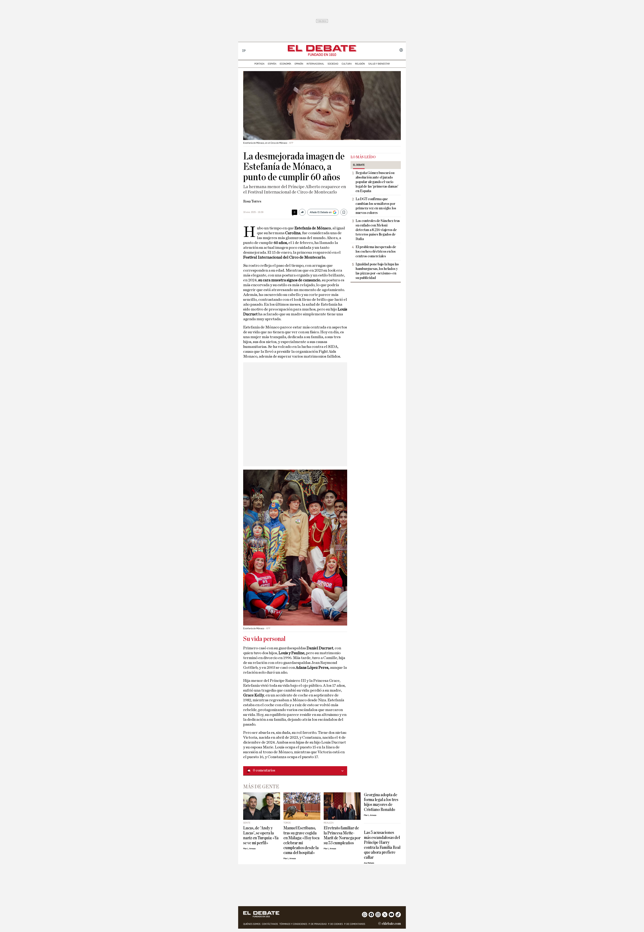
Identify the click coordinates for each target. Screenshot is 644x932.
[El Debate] (322, 48)
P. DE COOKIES (335, 924)
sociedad (333, 63)
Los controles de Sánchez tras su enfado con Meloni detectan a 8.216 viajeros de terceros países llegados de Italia (378, 230)
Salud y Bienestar (379, 63)
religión (360, 63)
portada (259, 63)
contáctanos (270, 924)
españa (272, 63)
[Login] (401, 50)
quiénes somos (251, 924)
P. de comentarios (354, 924)
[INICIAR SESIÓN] (401, 50)
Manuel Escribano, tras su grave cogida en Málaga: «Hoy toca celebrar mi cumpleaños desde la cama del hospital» (301, 840)
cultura (347, 63)
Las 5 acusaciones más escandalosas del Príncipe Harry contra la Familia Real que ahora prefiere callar (382, 844)
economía (285, 63)
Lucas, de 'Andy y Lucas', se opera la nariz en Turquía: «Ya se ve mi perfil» (261, 835)
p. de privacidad (318, 924)
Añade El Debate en (321, 212)
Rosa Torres (252, 201)
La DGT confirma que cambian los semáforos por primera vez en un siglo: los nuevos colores (376, 206)
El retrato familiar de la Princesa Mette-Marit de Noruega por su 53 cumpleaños (342, 835)
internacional (315, 63)
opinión (298, 63)
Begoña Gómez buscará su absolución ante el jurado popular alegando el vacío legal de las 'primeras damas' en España (377, 182)
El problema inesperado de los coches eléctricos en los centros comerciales (376, 251)
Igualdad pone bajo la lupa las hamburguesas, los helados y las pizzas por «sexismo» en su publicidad (377, 271)
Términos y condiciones (293, 924)
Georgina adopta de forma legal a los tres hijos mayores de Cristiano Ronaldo (381, 802)
